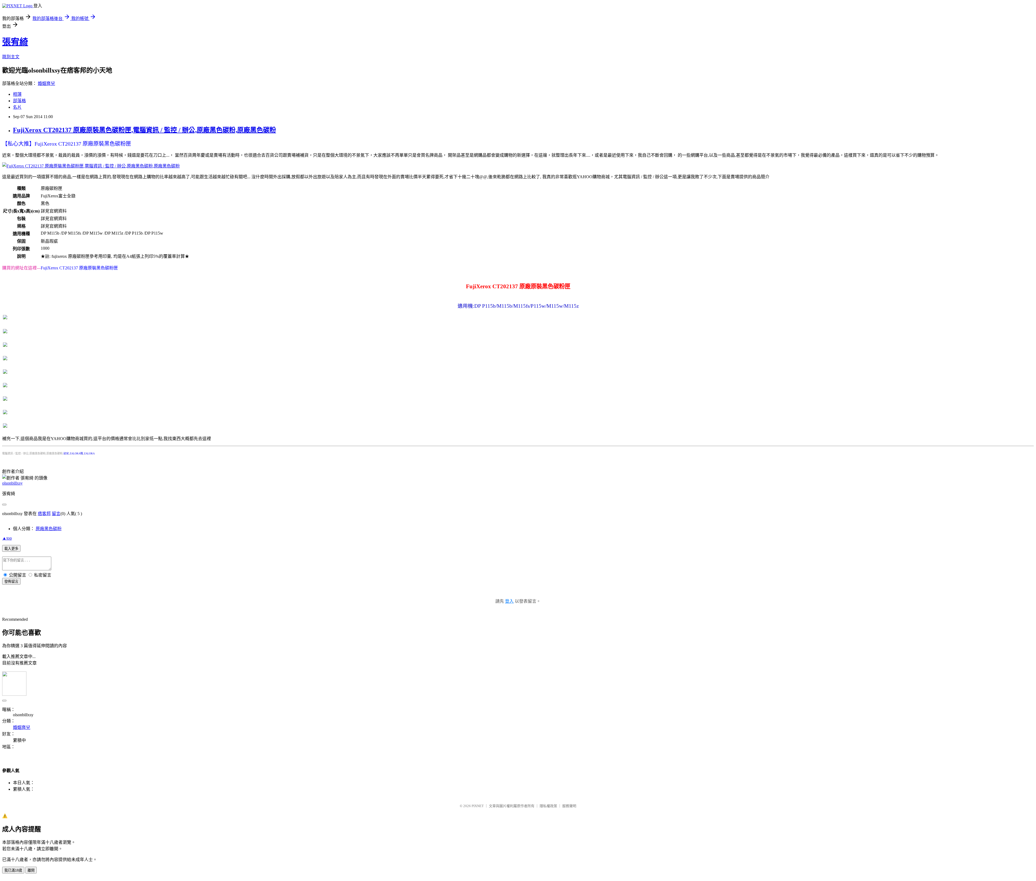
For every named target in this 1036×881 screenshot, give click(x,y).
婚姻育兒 (46, 83)
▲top (7, 538)
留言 (56, 513)
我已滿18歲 (13, 870)
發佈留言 (11, 582)
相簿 (17, 94)
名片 (17, 107)
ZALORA (89, 453)
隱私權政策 (548, 806)
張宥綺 (15, 42)
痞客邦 (44, 513)
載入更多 (11, 549)
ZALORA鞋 (76, 453)
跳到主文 (10, 56)
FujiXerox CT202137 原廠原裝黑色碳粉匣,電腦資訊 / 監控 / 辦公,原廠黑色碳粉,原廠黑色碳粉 (144, 129)
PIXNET (478, 806)
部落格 (19, 100)
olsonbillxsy (12, 483)
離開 (31, 870)
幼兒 (66, 453)
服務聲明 (569, 806)
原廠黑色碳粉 (49, 528)
